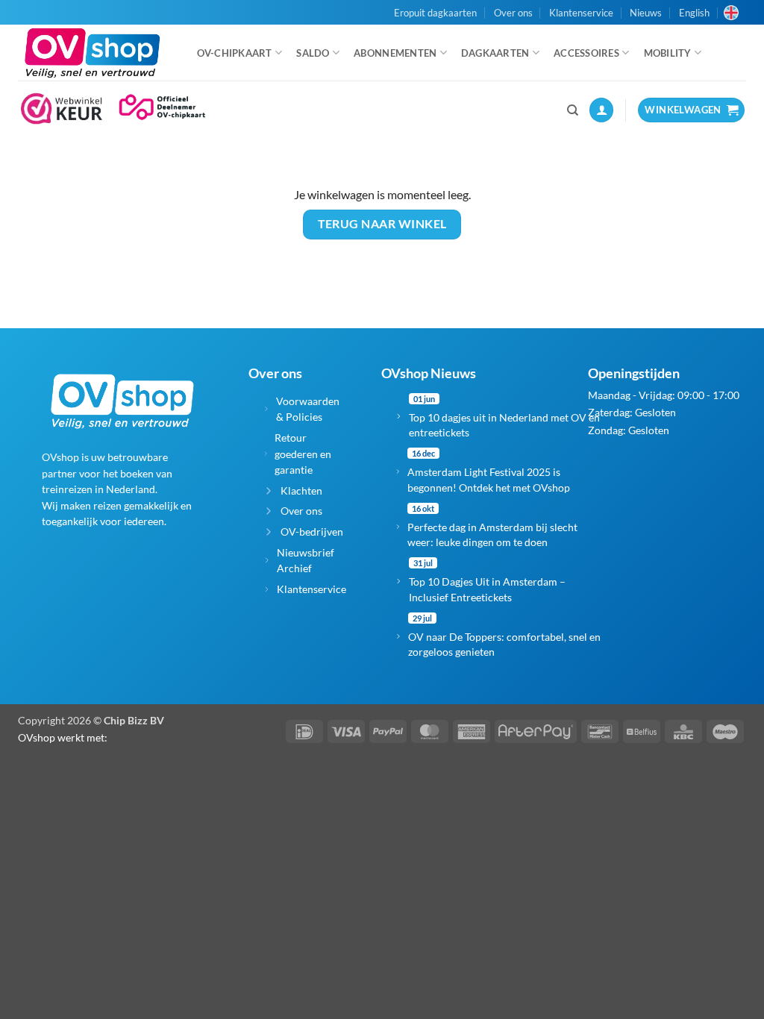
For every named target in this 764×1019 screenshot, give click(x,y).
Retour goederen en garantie (303, 453)
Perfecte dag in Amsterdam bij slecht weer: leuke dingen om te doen (492, 534)
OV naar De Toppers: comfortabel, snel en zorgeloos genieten (504, 644)
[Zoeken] (572, 110)
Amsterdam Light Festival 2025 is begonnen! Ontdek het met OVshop (488, 479)
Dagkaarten (495, 53)
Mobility (668, 53)
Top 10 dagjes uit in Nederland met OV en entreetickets (504, 425)
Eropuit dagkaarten (435, 13)
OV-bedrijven (312, 531)
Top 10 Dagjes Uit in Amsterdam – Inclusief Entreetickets (487, 589)
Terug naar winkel (382, 224)
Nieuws (646, 13)
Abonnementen (395, 53)
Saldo (312, 53)
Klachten (301, 490)
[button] (601, 110)
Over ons (513, 13)
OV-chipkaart (234, 53)
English (694, 13)
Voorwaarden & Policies (307, 409)
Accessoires (586, 53)
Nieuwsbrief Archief (305, 560)
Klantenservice (581, 13)
